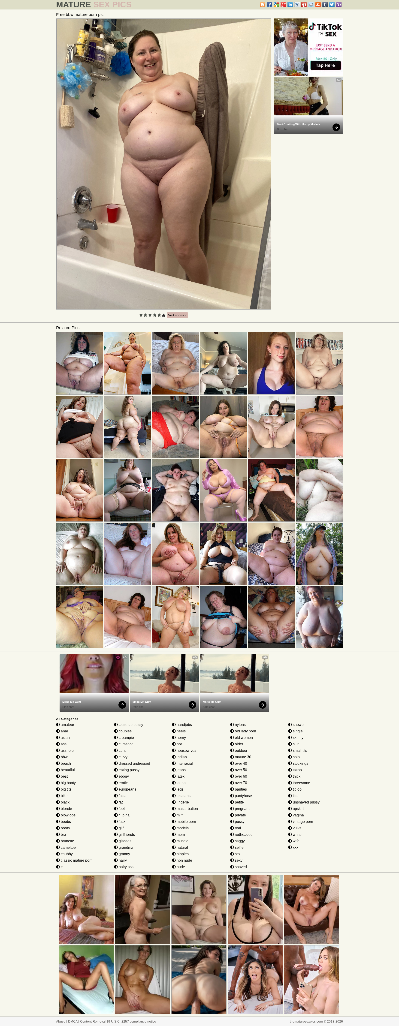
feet (121, 809)
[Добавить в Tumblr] (325, 4)
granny (124, 854)
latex (180, 776)
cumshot (125, 744)
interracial (184, 763)
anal (64, 731)
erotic (123, 783)
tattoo (297, 770)
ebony (123, 776)
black (65, 802)
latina (181, 783)
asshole (67, 750)
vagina (298, 815)
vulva (297, 828)
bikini (65, 796)
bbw (64, 757)
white (297, 834)
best (64, 776)
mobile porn (186, 822)
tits (294, 796)
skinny (297, 738)
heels (181, 731)
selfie (239, 847)
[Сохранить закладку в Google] (276, 4)
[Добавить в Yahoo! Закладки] (339, 4)
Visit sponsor (177, 315)
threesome (301, 783)
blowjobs (68, 815)
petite (239, 802)
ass (63, 744)
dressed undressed (134, 763)
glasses (124, 841)
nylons (240, 725)
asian (65, 738)
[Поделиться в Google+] (283, 4)
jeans (181, 770)
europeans (127, 789)
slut (295, 744)
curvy (122, 757)
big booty (68, 783)
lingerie (182, 802)
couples (125, 731)
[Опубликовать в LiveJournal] (297, 4)
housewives (186, 750)
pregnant (241, 809)
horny (181, 738)
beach (65, 763)
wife (295, 841)
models (182, 828)
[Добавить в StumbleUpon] (318, 4)
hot (179, 744)
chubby (66, 854)
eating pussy (128, 770)
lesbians (183, 796)
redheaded (243, 834)
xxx (295, 847)
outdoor (240, 750)
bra (63, 834)
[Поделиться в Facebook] (269, 4)
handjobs (184, 725)
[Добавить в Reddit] (311, 4)
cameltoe (68, 847)
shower (298, 725)
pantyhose (243, 796)
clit (62, 867)
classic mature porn (76, 860)
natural (182, 847)
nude (180, 867)
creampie (126, 738)
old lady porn (245, 731)
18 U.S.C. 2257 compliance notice (131, 1021)
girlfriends (126, 834)
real (237, 828)
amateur (67, 725)
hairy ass (125, 867)
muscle (182, 841)
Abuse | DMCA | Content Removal (81, 1021)
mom (180, 834)
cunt (122, 750)
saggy (239, 841)
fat (120, 802)
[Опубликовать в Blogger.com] (262, 4)
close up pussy (130, 725)
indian (181, 757)
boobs (65, 822)
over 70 (240, 783)
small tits (299, 750)
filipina (124, 815)
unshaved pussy (306, 802)
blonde (66, 809)
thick (296, 776)
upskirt (298, 809)
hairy (122, 860)
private (240, 815)
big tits (65, 789)
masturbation (187, 809)
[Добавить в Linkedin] (290, 4)
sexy (238, 860)
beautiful (67, 770)
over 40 (240, 763)
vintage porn (302, 822)
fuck (121, 822)
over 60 (240, 776)
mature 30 (242, 757)
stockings (300, 763)
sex (237, 854)
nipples (182, 854)
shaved (240, 867)
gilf (121, 828)
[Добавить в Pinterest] (304, 4)
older (238, 744)
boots (65, 828)
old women (243, 738)
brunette (67, 841)
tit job (297, 789)
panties (240, 789)
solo (296, 757)
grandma (125, 847)
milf (179, 815)
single (297, 731)
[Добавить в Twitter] (332, 4)
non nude (184, 860)
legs (180, 789)
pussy (239, 822)
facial (122, 796)
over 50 (240, 770)
